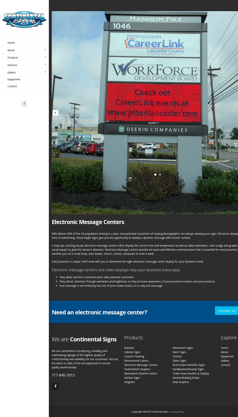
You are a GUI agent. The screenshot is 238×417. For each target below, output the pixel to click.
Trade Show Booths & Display (191, 373)
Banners (129, 348)
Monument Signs (183, 348)
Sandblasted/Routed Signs (188, 369)
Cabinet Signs (132, 352)
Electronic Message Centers (141, 365)
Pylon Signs (179, 360)
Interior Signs (132, 377)
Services (12, 65)
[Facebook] (24, 104)
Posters (177, 356)
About (11, 50)
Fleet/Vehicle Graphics (137, 369)
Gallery (11, 72)
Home (11, 42)
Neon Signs (179, 352)
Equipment (13, 79)
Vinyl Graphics (181, 382)
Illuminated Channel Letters (140, 373)
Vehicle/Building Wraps (186, 377)
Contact (12, 86)
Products (12, 57)
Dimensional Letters (136, 360)
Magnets (129, 382)
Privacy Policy (177, 411)
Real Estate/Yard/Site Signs (189, 365)
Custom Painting (134, 356)
